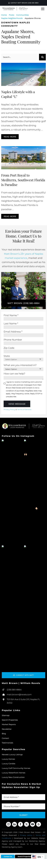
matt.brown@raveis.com (19, 694)
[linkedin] (14, 824)
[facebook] (20, 824)
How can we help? (14, 373)
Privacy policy (26, 835)
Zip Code (9, 347)
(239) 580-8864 (14, 689)
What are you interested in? (20, 365)
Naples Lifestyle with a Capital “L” (23, 71)
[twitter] (26, 824)
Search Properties (24, 856)
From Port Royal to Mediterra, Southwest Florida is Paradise (23, 154)
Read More (10, 136)
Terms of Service (24, 409)
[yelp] (38, 824)
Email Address (13, 331)
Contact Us (8, 856)
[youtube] (32, 824)
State (7, 356)
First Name (11, 315)
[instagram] (8, 824)
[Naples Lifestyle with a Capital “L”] (23, 74)
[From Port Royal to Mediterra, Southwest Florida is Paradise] (23, 157)
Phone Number (13, 339)
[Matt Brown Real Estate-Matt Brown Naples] (15, 8)
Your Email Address (14, 792)
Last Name (11, 323)
